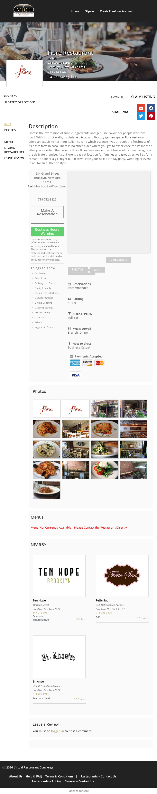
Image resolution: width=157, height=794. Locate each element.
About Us (15, 776)
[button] (141, 108)
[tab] (78, 270)
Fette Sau (102, 600)
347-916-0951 (41, 612)
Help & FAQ (34, 776)
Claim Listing (143, 97)
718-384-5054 (41, 693)
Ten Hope (39, 600)
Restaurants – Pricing (46, 781)
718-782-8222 (57, 71)
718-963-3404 (104, 612)
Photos (78, 269)
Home (75, 11)
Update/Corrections (20, 102)
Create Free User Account (116, 11)
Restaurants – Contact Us (98, 776)
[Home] (23, 10)
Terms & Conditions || (61, 776)
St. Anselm (40, 681)
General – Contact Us (79, 781)
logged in (57, 731)
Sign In (89, 11)
